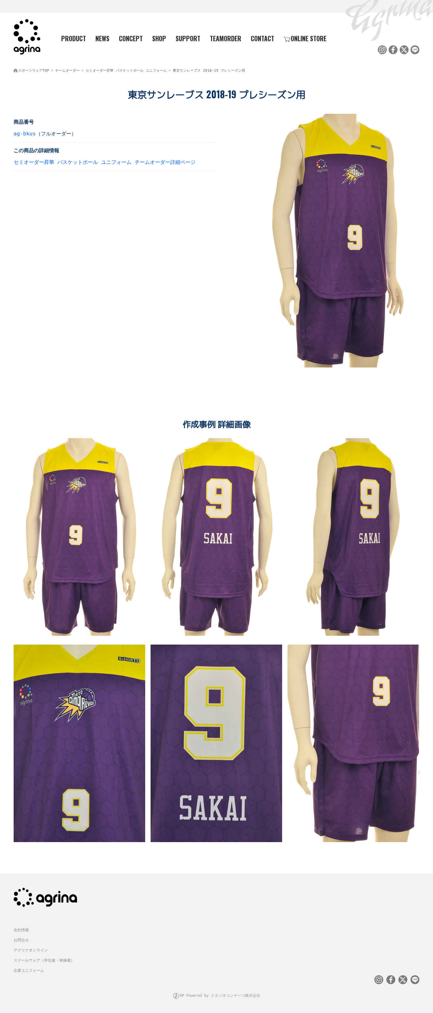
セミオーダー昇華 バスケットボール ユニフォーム (126, 70)
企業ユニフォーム (29, 970)
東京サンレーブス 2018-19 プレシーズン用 (209, 70)
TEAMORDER (225, 38)
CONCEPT (131, 38)
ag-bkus (25, 134)
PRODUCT (73, 38)
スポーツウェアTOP (33, 70)
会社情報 (21, 930)
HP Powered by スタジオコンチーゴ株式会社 (220, 995)
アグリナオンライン (31, 950)
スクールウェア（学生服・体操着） (44, 960)
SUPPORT (188, 38)
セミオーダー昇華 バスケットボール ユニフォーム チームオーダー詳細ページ (105, 162)
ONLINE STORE (308, 38)
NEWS (102, 38)
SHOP (159, 38)
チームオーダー (67, 70)
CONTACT (262, 38)
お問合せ (21, 940)
